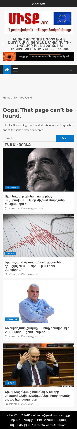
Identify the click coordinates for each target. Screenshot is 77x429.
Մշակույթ (12, 188)
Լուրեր (10, 253)
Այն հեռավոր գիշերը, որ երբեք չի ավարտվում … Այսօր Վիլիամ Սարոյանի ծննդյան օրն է (35, 200)
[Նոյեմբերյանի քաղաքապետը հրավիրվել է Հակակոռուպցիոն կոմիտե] (38, 301)
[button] (15, 69)
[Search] (71, 69)
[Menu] (15, 69)
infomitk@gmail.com (33, 208)
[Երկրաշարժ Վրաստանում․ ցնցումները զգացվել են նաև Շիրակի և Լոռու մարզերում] (38, 235)
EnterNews (42, 425)
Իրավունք (12, 319)
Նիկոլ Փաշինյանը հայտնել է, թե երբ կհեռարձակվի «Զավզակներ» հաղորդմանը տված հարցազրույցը (38, 395)
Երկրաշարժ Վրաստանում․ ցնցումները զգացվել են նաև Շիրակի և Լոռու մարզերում (34, 266)
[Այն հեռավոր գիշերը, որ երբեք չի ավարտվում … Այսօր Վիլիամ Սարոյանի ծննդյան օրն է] (38, 170)
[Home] (7, 69)
